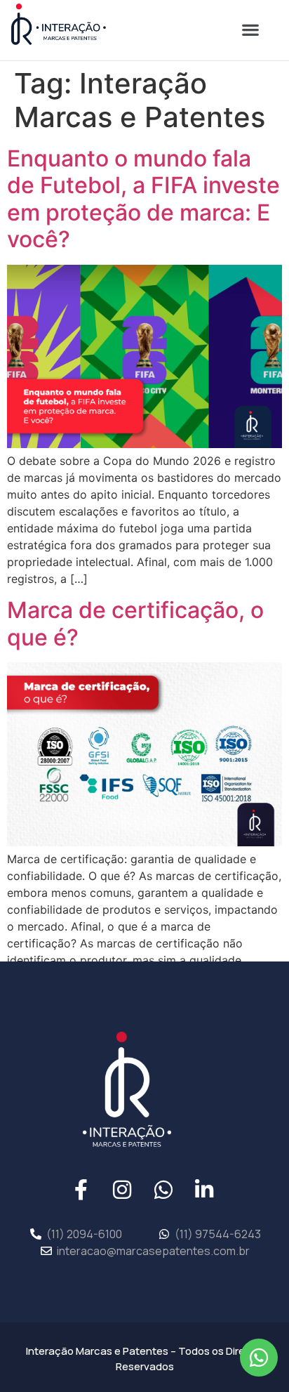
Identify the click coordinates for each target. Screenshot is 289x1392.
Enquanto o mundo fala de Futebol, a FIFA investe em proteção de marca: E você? (143, 199)
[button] (250, 30)
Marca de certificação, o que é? (135, 623)
